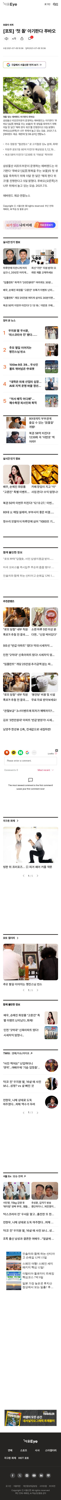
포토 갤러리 (9, 938)
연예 (10, 1450)
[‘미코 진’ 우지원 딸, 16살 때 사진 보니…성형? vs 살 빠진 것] (51, 1083)
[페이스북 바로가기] (12, 1475)
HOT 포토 (23, 1458)
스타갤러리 (50, 1450)
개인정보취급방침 (30, 1486)
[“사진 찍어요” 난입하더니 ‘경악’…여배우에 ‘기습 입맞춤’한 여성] (51, 1065)
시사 (37, 1450)
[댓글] (30, 38)
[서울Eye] (10, 4)
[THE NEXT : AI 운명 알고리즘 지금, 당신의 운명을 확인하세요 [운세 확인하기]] (30, 225)
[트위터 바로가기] (19, 1475)
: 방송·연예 (13, 1176)
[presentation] (5, 106)
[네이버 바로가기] (41, 1475)
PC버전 (52, 1486)
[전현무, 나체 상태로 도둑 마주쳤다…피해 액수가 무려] (51, 1102)
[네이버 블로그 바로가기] (48, 1475)
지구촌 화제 (9, 821)
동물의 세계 (8, 24)
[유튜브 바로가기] (27, 1475)
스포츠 (23, 1450)
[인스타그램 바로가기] (34, 1475)
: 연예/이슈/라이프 (16, 1053)
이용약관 (17, 1486)
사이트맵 (43, 1486)
